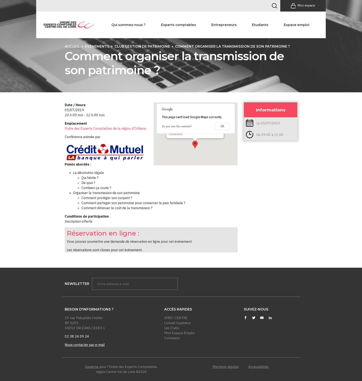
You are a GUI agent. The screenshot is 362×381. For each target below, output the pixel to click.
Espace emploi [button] (296, 25)
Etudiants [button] (260, 25)
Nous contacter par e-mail (85, 345)
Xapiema (91, 367)
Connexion (172, 338)
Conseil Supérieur (177, 323)
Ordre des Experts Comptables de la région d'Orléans (105, 128)
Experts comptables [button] (178, 25)
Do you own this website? (177, 126)
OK (222, 126)
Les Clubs (171, 328)
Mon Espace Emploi (179, 333)
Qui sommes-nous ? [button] (128, 25)
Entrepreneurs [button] (224, 25)
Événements (176, 134)
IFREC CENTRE (175, 318)
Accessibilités (258, 367)
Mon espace (306, 5)
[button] (195, 145)
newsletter (77, 284)
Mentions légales (226, 367)
